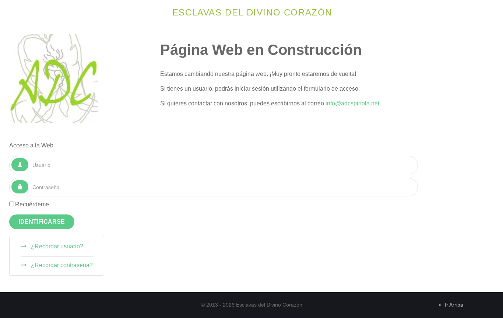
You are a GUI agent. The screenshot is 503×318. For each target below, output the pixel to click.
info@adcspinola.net (352, 103)
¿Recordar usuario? (56, 246)
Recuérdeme (32, 204)
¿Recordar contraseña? (61, 265)
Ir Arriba (453, 305)
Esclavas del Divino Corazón (252, 12)
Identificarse (42, 222)
